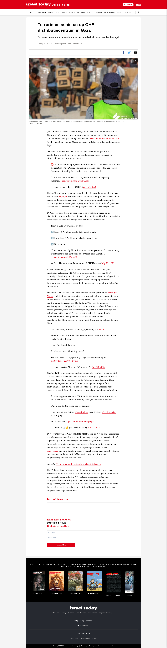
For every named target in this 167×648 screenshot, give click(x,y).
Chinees (94, 638)
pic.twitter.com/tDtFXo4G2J (64, 257)
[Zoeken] (138, 12)
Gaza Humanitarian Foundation (104, 138)
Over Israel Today (59, 613)
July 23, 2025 (107, 263)
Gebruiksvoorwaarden (106, 646)
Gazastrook (77, 44)
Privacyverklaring (87, 646)
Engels (71, 638)
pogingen (63, 196)
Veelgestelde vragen (106, 613)
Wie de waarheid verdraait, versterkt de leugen (78, 463)
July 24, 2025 (89, 186)
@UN (101, 329)
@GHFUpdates (109, 411)
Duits (77, 638)
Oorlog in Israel (61, 5)
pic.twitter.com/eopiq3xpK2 (81, 421)
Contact (83, 613)
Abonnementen (73, 613)
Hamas (68, 44)
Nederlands (85, 638)
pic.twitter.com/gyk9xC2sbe (75, 180)
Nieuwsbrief (92, 613)
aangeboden (52, 450)
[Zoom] (134, 61)
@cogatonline (81, 411)
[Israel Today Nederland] (38, 5)
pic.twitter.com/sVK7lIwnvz (64, 360)
